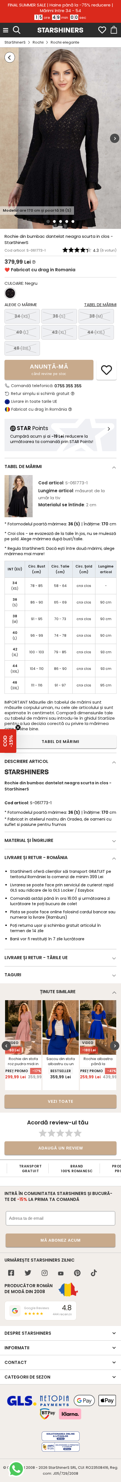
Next (114, 138)
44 (96, 332)
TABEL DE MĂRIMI (60, 741)
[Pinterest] (77, 1273)
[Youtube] (60, 1274)
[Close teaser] (18, 727)
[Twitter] (28, 1273)
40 (22, 332)
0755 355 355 (68, 386)
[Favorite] (102, 30)
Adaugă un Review (60, 1148)
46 (22, 348)
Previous (6, 1045)
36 (59, 316)
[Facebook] (11, 1273)
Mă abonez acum (61, 1240)
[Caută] (16, 29)
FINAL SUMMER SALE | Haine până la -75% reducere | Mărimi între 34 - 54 (60, 7)
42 (59, 332)
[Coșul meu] (113, 30)
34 (22, 316)
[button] (8, 741)
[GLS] (22, 1405)
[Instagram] (44, 1273)
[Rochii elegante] (10, 57)
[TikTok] (94, 1273)
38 (96, 316)
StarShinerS (15, 42)
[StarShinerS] (27, 777)
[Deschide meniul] (5, 30)
